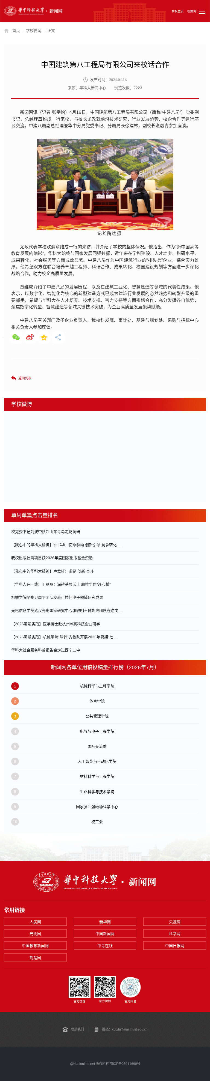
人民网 (35, 922)
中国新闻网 (105, 933)
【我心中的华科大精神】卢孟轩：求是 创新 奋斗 (52, 571)
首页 (16, 30)
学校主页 (178, 11)
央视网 (174, 922)
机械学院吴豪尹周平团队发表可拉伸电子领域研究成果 (57, 597)
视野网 (191, 11)
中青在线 (105, 945)
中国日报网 (174, 945)
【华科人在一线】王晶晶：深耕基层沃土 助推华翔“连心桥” (61, 584)
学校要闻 (33, 30)
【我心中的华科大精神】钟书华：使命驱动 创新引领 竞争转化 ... (66, 545)
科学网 (174, 933)
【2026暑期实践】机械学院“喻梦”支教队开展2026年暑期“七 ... (64, 637)
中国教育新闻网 (35, 945)
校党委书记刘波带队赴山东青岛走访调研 (45, 531)
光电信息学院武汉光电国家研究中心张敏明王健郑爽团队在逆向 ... (67, 610)
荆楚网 (35, 957)
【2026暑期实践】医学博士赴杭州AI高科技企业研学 (55, 624)
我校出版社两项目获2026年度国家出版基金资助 (52, 558)
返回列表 (24, 378)
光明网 (35, 933)
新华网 (105, 922)
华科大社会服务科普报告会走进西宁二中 (45, 650)
